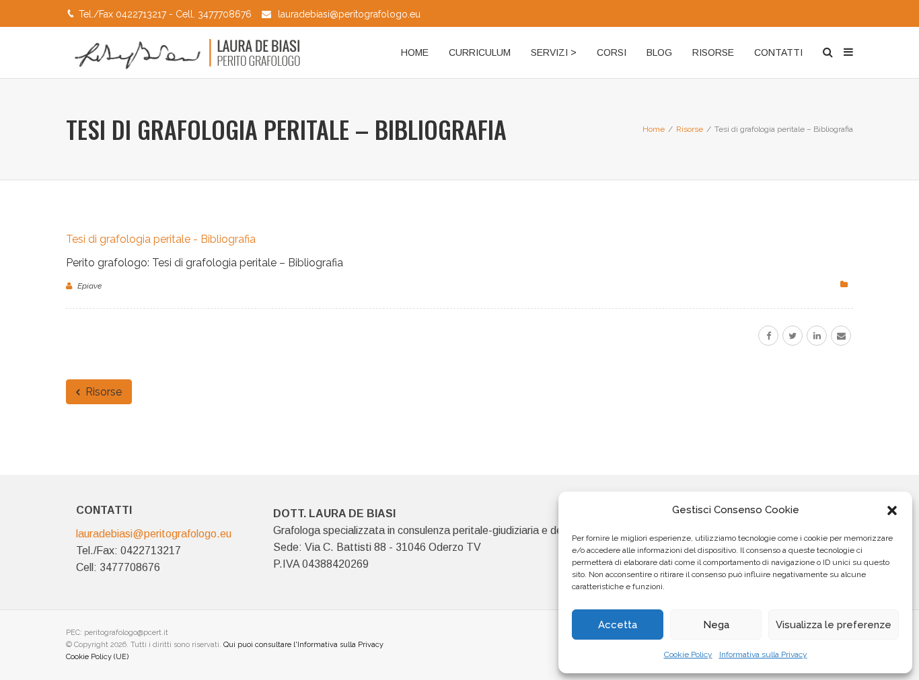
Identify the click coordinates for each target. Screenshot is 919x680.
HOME (415, 52)
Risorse (102, 391)
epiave (89, 286)
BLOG (659, 52)
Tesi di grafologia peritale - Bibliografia (161, 239)
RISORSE (713, 52)
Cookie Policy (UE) (97, 656)
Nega (716, 625)
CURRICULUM (480, 52)
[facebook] (768, 336)
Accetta (617, 625)
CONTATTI (778, 52)
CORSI (611, 52)
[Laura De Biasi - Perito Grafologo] (186, 52)
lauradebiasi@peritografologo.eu (349, 14)
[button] (892, 510)
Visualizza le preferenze (833, 625)
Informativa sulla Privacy (763, 654)
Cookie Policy (688, 654)
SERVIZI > (554, 52)
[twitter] (792, 336)
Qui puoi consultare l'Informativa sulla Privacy (303, 644)
